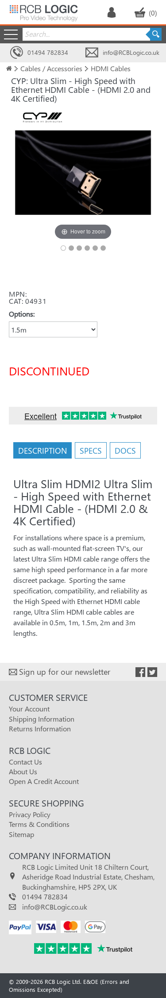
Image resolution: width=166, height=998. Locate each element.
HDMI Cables (111, 68)
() (153, 12)
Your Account (29, 708)
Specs (91, 450)
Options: (22, 313)
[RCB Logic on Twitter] (152, 672)
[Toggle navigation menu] (11, 34)
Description (42, 450)
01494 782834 (47, 52)
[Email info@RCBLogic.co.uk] (91, 52)
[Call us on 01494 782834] (16, 52)
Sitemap (21, 834)
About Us (23, 771)
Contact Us (25, 761)
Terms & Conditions (39, 824)
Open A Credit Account (44, 781)
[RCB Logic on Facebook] (140, 672)
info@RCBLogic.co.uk (131, 52)
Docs (125, 450)
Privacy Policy (29, 814)
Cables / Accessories (51, 68)
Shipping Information (41, 718)
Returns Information (40, 728)
